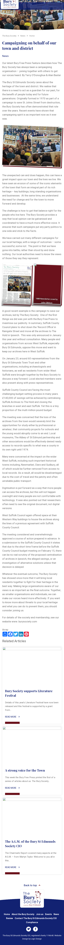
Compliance (32, 922)
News (5, 56)
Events (48, 914)
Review (9, 918)
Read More (10, 716)
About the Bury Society (23, 914)
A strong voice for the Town (25, 770)
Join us (39, 914)
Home (7, 914)
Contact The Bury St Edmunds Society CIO (36, 918)
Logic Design (36, 938)
